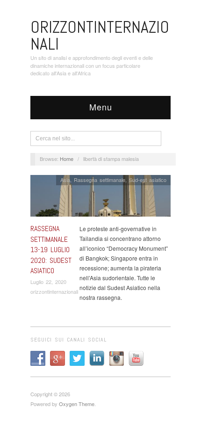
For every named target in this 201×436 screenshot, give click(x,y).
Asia (65, 179)
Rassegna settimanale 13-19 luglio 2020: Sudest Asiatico (51, 250)
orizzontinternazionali (54, 291)
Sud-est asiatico (147, 179)
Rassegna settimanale (99, 179)
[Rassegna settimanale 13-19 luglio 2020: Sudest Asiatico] (100, 198)
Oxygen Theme (76, 403)
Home (66, 158)
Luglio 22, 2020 (48, 281)
